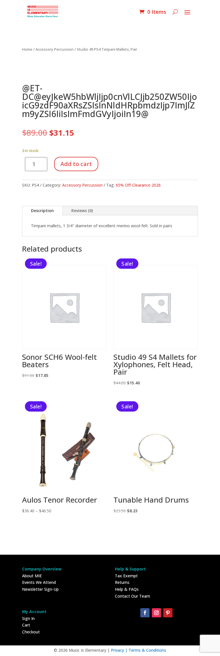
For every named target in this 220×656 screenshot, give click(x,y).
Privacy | (120, 650)
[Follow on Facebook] (145, 612)
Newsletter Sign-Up (40, 589)
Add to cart (76, 164)
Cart (26, 625)
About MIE (32, 575)
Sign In (28, 618)
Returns (122, 582)
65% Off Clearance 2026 (138, 185)
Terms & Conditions (147, 650)
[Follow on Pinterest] (167, 612)
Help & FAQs (127, 589)
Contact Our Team (132, 596)
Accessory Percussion (55, 49)
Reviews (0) (82, 210)
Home (27, 49)
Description (42, 210)
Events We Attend (39, 582)
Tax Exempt (126, 575)
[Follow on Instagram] (156, 612)
